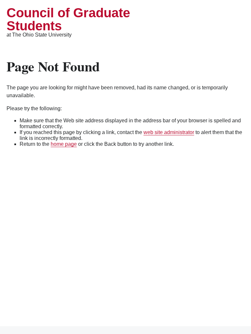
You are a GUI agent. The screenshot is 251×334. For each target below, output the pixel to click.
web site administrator (168, 132)
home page (64, 144)
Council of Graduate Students (68, 19)
